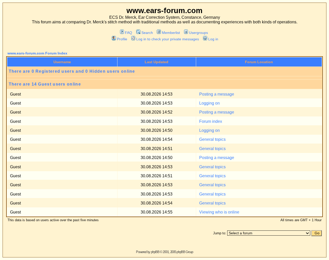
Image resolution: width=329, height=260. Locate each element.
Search (147, 33)
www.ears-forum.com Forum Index (37, 53)
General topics (212, 139)
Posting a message (216, 94)
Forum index (210, 121)
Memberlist (171, 33)
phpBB (155, 252)
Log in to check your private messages (167, 39)
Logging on (209, 103)
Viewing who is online (219, 212)
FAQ (128, 33)
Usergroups (198, 33)
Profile (122, 39)
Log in (213, 39)
